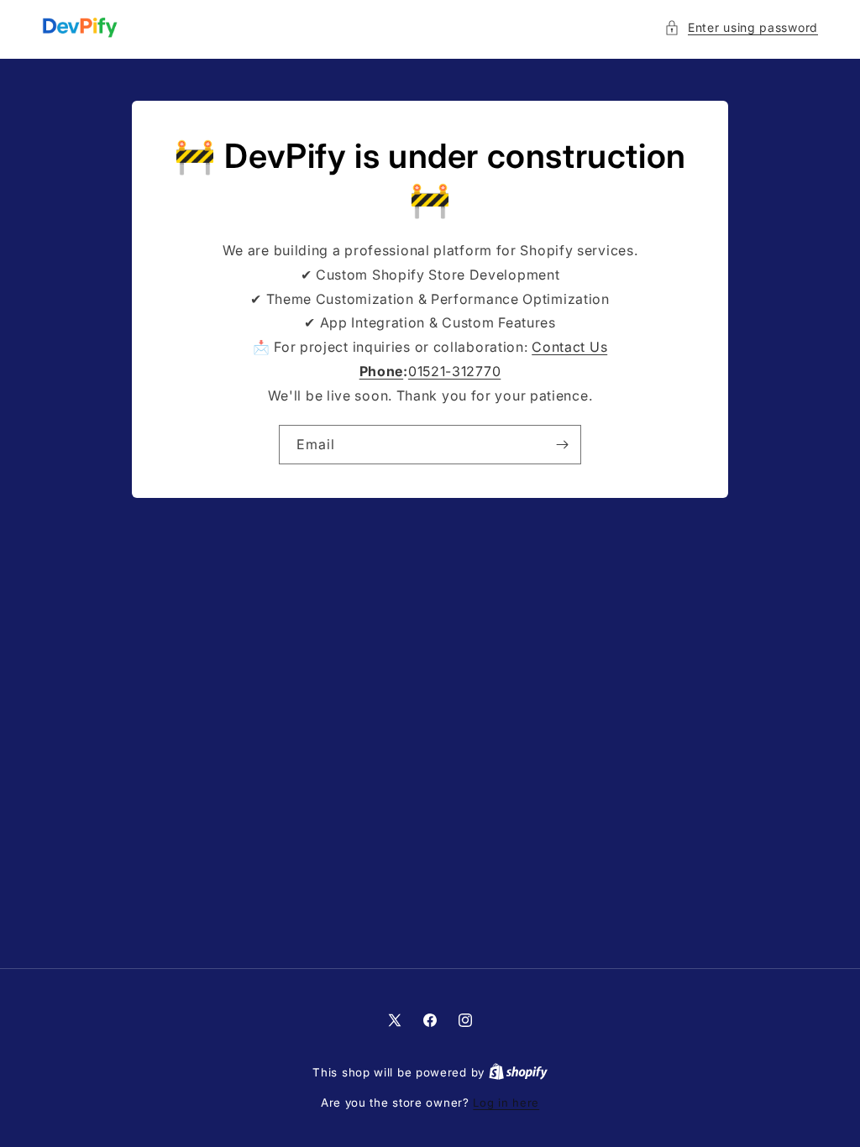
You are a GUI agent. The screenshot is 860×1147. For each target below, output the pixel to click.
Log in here (506, 1102)
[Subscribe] (561, 444)
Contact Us (569, 346)
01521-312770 (454, 371)
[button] (741, 27)
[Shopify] (518, 1072)
